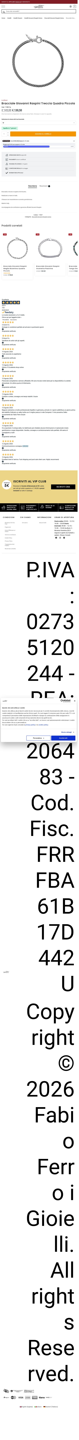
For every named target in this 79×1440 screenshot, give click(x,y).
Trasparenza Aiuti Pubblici (9, 545)
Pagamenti (8, 527)
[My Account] (70, 6)
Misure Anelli (42, 522)
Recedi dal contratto (10, 548)
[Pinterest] (64, 537)
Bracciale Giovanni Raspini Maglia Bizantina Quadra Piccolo (15, 268)
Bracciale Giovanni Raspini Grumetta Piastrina (47, 267)
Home (3, 18)
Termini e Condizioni (10, 534)
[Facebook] (56, 537)
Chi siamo (25, 522)
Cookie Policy (8, 538)
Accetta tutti (63, 738)
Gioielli (9, 18)
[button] (74, 6)
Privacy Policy (8, 541)
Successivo (13, 319)
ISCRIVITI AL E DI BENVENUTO (16, 2)
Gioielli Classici (17, 18)
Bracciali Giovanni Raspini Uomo (54, 18)
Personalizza (37, 738)
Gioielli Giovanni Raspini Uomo (33, 18)
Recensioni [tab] (44, 186)
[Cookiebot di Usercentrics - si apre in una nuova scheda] (62, 700)
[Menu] (4, 6)
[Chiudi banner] (74, 701)
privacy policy (30, 725)
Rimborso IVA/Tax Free (10, 523)
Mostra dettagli (66, 732)
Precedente (6, 319)
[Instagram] (60, 537)
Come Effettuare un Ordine (10, 531)
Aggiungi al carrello (43, 134)
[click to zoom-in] (39, 60)
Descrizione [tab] (32, 186)
